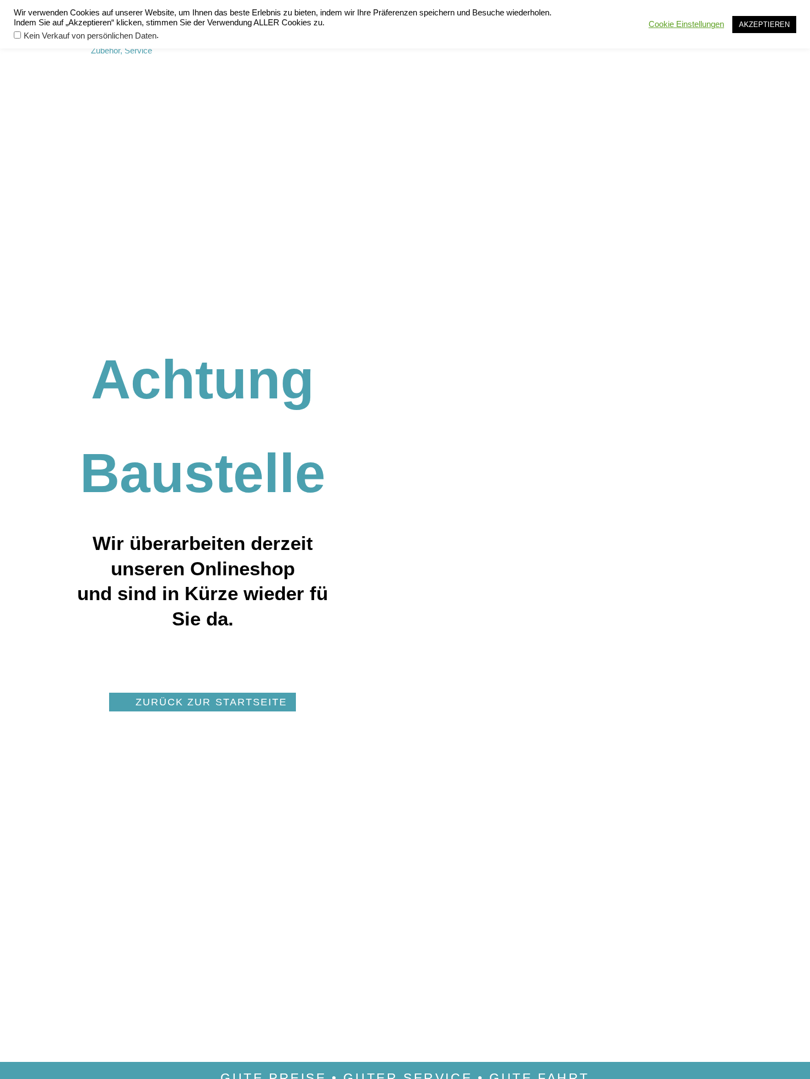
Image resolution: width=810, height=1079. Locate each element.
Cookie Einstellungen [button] (686, 24)
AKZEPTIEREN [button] (764, 24)
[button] (202, 702)
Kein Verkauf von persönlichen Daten (90, 35)
